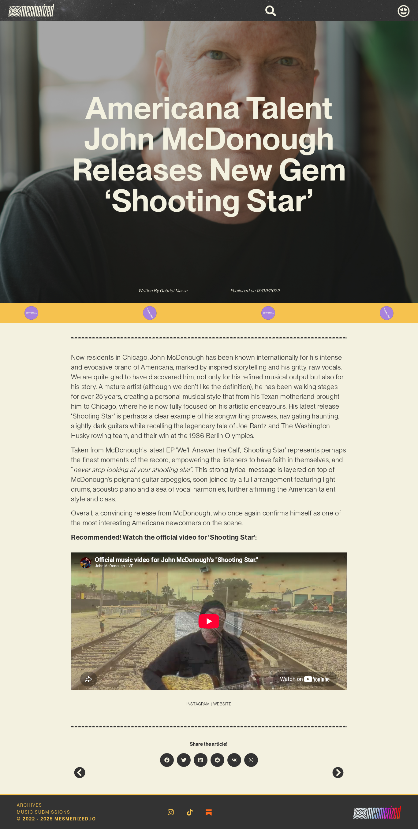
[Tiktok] (189, 812)
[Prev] (141, 772)
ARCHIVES (29, 805)
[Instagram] (170, 812)
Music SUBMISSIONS (43, 812)
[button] (167, 760)
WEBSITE (222, 704)
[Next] (276, 772)
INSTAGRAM (198, 704)
